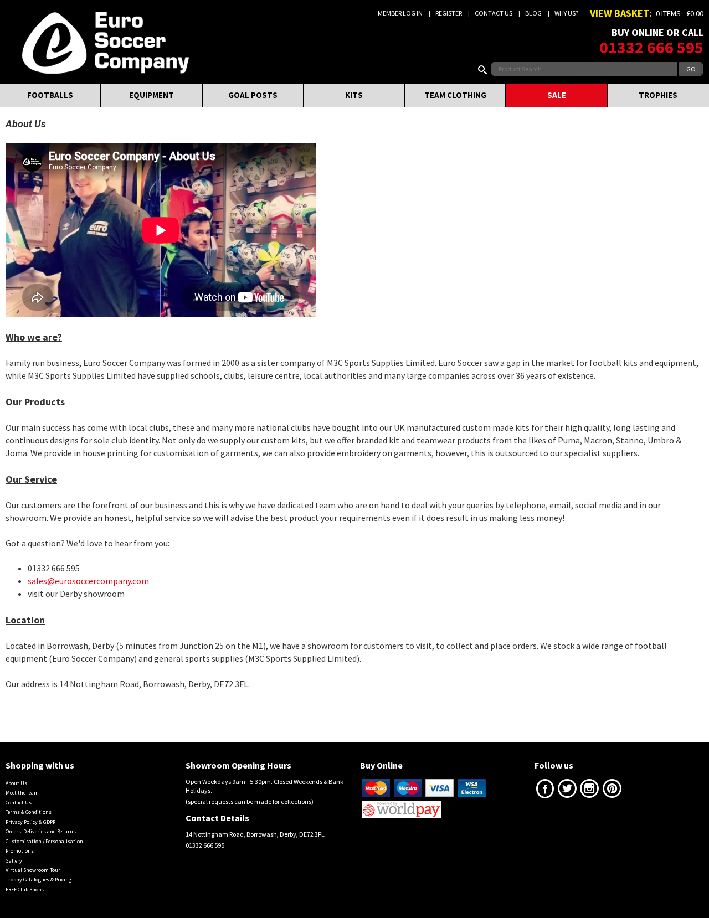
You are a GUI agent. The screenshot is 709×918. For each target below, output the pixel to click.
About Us (16, 783)
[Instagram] (589, 791)
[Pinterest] (612, 791)
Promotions (20, 850)
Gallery (14, 860)
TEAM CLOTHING (455, 95)
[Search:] (484, 69)
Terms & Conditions (29, 812)
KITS (354, 95)
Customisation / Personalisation (44, 841)
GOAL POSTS (253, 95)
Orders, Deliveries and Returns (41, 831)
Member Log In (400, 13)
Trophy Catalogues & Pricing (38, 879)
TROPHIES (658, 95)
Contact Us (493, 13)
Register (448, 13)
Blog (533, 13)
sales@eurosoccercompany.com (88, 580)
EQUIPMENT (151, 95)
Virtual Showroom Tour (33, 870)
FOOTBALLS (50, 95)
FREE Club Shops (25, 889)
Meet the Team (22, 792)
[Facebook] (545, 791)
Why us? (566, 13)
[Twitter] (567, 791)
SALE (556, 95)
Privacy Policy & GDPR (30, 822)
